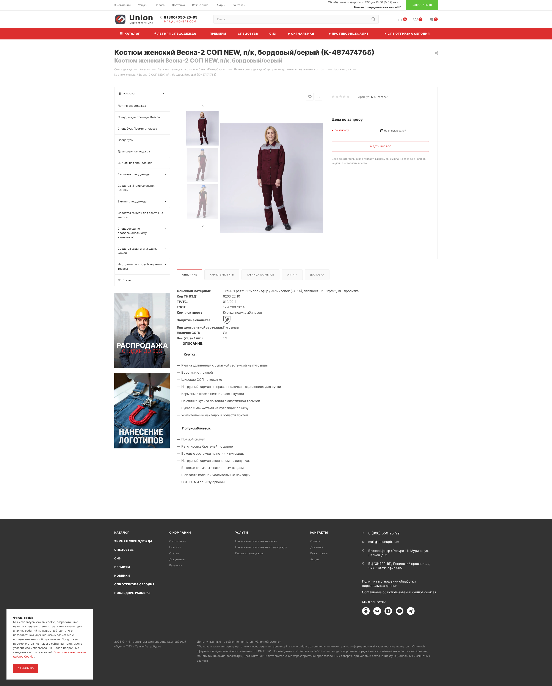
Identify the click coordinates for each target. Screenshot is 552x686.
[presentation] (202, 105)
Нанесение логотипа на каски (256, 541)
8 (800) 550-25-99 (181, 17)
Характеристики (222, 274)
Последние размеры (132, 593)
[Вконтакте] (377, 611)
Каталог (121, 532)
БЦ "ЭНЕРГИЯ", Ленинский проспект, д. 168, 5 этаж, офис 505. (399, 566)
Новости (175, 547)
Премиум (122, 567)
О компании (180, 532)
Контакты (319, 532)
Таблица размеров (260, 274)
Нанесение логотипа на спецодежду (261, 547)
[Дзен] (388, 611)
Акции (314, 559)
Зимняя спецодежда (133, 541)
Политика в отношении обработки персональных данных (389, 583)
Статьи (174, 553)
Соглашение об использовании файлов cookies (399, 592)
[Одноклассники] (366, 611)
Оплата (292, 274)
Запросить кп (548, 35)
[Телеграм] (411, 611)
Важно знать (319, 553)
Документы (177, 559)
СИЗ (117, 558)
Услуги (241, 532)
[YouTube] (399, 611)
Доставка (317, 274)
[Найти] (373, 19)
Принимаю (26, 668)
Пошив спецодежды (249, 553)
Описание (189, 274)
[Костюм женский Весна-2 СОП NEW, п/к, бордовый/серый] (271, 178)
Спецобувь (124, 549)
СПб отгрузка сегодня (134, 584)
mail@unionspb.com (180, 21)
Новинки (122, 575)
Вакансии (175, 565)
